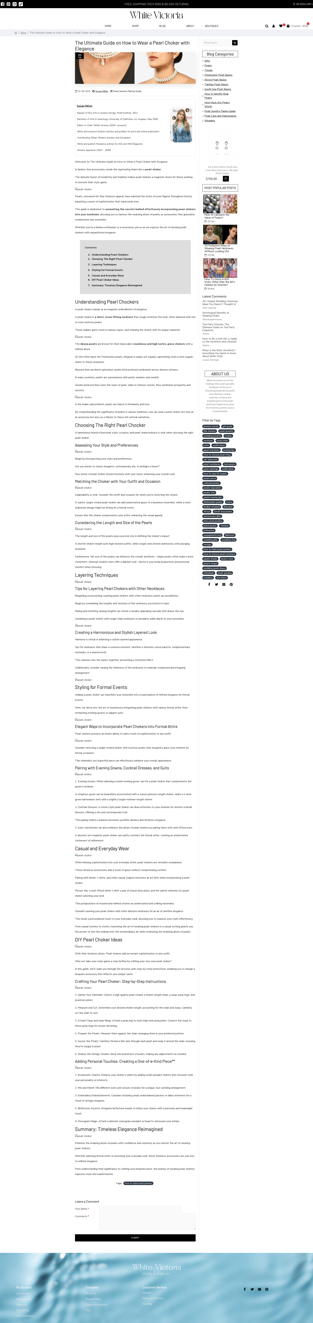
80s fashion (210, 431)
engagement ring (212, 535)
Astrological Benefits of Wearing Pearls (215, 314)
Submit (135, 1237)
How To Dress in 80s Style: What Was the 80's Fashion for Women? (219, 282)
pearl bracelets (211, 450)
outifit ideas (219, 445)
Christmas (209, 573)
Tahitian (224, 525)
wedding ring (228, 539)
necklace (208, 440)
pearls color (227, 558)
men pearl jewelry (213, 521)
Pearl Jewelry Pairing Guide (127, 91)
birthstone (209, 530)
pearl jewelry (226, 431)
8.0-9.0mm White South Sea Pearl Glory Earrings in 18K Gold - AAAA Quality (221, 170)
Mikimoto (229, 535)
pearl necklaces (212, 464)
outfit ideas (228, 469)
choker (228, 435)
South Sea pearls (223, 511)
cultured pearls (211, 483)
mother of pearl (212, 506)
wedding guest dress (214, 568)
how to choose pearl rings (217, 454)
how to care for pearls (215, 473)
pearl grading (225, 573)
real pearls (229, 464)
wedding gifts (211, 539)
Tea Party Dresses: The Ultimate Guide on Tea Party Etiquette (218, 327)
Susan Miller (101, 91)
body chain (222, 440)
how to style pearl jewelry (138, 1183)
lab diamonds (210, 459)
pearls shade (210, 558)
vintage (207, 544)
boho (206, 445)
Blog (23, 32)
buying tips (229, 450)
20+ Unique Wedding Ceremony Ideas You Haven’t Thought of (220, 303)
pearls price (210, 478)
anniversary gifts (212, 516)
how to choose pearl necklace (219, 554)
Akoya (207, 511)
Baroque (228, 506)
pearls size (209, 492)
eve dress (221, 577)
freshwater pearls (213, 502)
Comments (81, 1216)
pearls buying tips (213, 497)
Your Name (81, 1208)
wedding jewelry (212, 435)
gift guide (227, 426)
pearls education (212, 487)
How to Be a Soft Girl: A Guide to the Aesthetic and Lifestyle (219, 340)
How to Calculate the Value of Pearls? (216, 216)
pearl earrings (211, 469)
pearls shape (210, 563)
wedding (208, 577)
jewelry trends (211, 426)
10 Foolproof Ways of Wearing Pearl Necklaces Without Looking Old (218, 248)
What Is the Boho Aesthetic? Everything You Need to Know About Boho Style (219, 353)
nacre (229, 502)
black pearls (210, 525)
